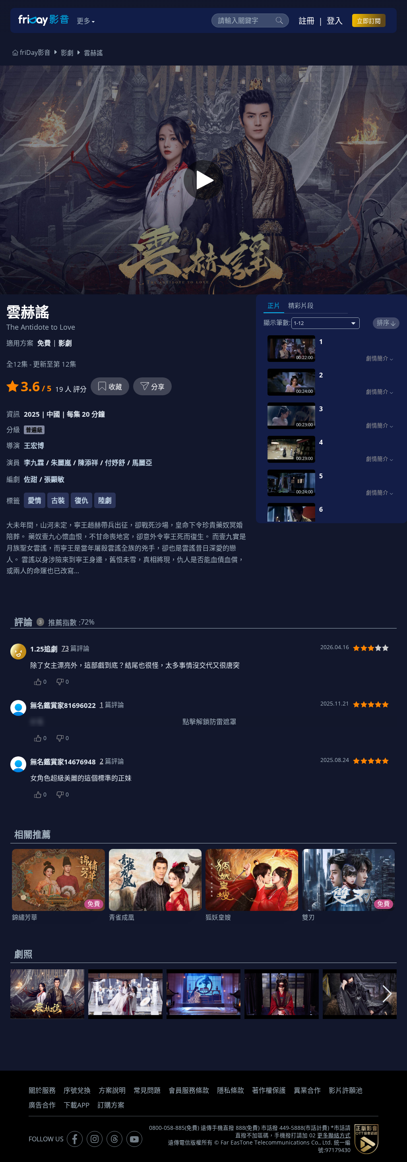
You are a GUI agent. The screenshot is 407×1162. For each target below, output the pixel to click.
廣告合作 (42, 1105)
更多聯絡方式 (334, 1135)
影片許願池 (345, 1090)
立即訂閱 (369, 21)
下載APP (76, 1105)
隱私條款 (230, 1090)
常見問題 (147, 1090)
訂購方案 (110, 1105)
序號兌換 (77, 1090)
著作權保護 (269, 1090)
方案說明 (112, 1090)
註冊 (306, 20)
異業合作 (307, 1090)
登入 (335, 20)
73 (65, 648)
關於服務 (42, 1090)
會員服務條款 (189, 1090)
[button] (387, 994)
